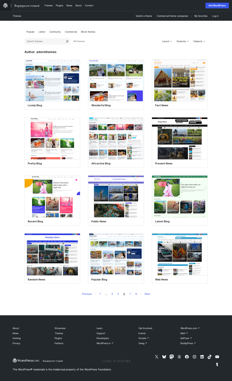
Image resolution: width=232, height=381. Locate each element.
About (16, 328)
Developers (103, 338)
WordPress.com (190, 328)
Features (181, 41)
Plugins (58, 338)
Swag (143, 343)
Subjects (197, 41)
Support (101, 333)
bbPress (186, 338)
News (15, 333)
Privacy (16, 343)
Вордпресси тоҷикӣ (53, 361)
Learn (99, 328)
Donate (144, 338)
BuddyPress (188, 343)
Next (147, 293)
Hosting (17, 338)
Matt (184, 333)
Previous (87, 293)
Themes (17, 16)
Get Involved (145, 328)
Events (142, 333)
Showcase (60, 328)
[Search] (67, 41)
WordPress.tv (105, 343)
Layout (165, 41)
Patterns (59, 343)
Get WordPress (217, 5)
